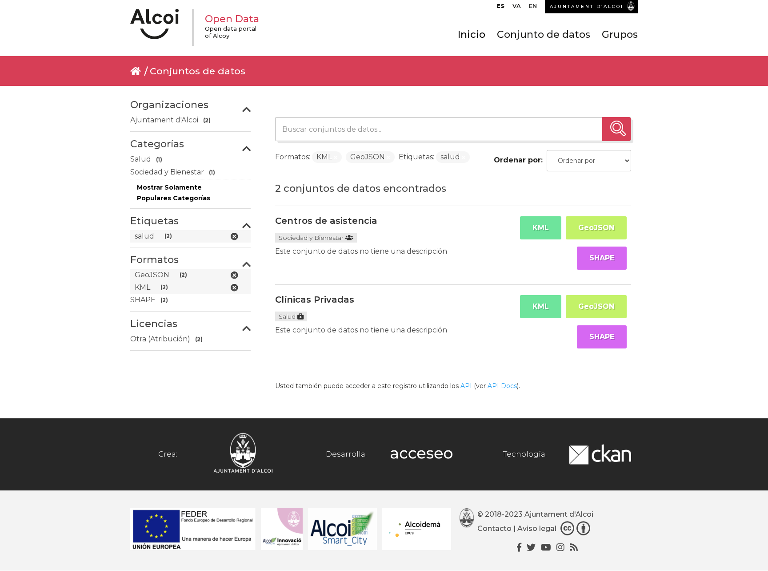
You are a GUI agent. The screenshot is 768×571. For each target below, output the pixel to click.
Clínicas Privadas (314, 299)
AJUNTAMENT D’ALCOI (587, 6)
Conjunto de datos (543, 34)
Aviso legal (536, 528)
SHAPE (601, 258)
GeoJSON (596, 227)
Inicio (471, 34)
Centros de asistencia (326, 220)
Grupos (620, 34)
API (466, 386)
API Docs (502, 386)
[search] (616, 129)
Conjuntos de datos (197, 71)
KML (540, 227)
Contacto (494, 528)
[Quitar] (335, 157)
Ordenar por (517, 160)
